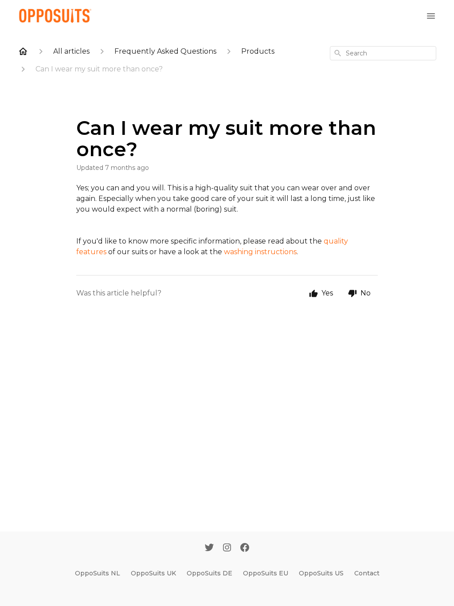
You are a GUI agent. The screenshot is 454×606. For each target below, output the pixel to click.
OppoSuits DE (209, 573)
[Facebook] (244, 548)
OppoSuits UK (153, 573)
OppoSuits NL (97, 573)
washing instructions (260, 252)
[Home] (23, 51)
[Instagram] (227, 548)
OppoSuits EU (265, 573)
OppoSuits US (321, 573)
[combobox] (383, 53)
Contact (367, 573)
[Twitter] (209, 548)
